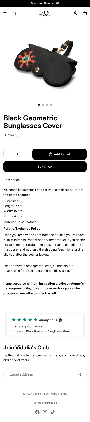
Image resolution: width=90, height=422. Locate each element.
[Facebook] (37, 412)
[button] (45, 325)
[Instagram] (45, 412)
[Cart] (85, 13)
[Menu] (5, 13)
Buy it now (45, 166)
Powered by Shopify (54, 393)
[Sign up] (80, 374)
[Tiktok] (52, 412)
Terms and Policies (45, 402)
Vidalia (37, 393)
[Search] (14, 13)
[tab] (45, 241)
